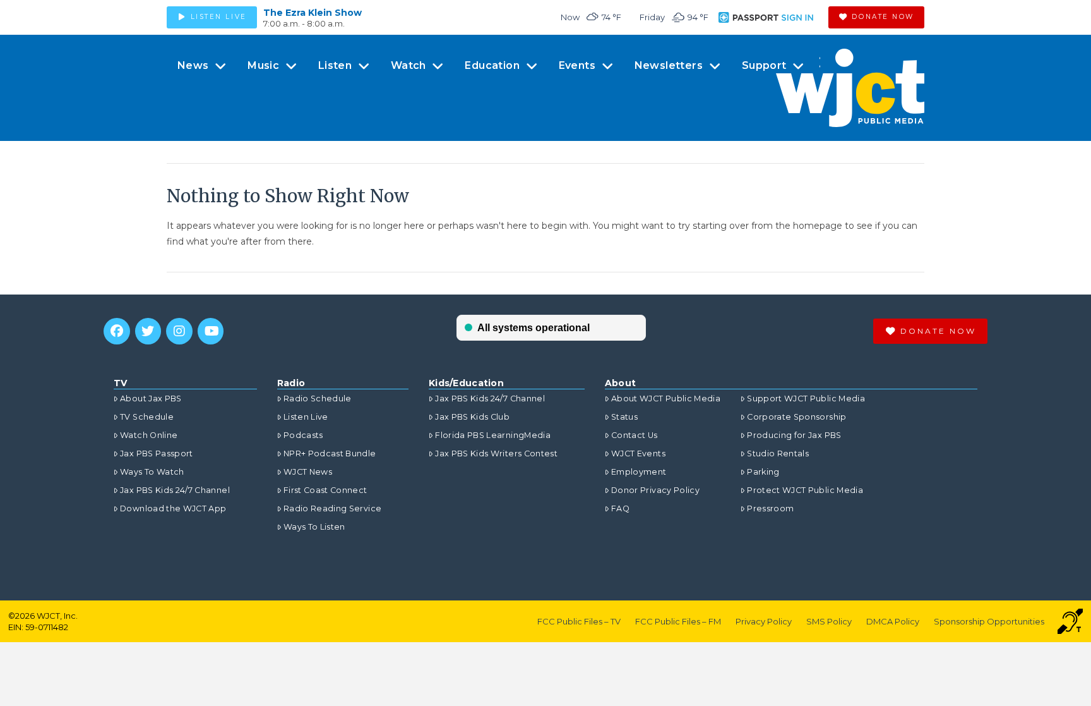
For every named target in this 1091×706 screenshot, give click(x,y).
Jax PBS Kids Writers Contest (496, 453)
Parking (763, 472)
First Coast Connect (325, 490)
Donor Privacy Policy (655, 490)
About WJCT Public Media (665, 398)
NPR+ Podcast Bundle (329, 453)
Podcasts (303, 435)
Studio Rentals (778, 453)
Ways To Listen (314, 527)
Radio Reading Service (332, 508)
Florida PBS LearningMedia (493, 435)
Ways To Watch (152, 472)
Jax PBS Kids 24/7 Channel (175, 490)
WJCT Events (638, 453)
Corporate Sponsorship (796, 417)
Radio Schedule (317, 398)
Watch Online (148, 435)
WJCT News (307, 472)
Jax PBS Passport (156, 453)
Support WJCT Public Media (806, 398)
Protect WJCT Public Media (805, 490)
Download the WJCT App (173, 508)
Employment (639, 472)
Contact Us (634, 435)
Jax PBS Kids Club (472, 417)
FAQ (620, 508)
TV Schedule (147, 417)
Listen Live (305, 417)
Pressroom (770, 508)
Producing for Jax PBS (794, 435)
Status (624, 417)
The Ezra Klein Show (312, 12)
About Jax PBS (151, 398)
